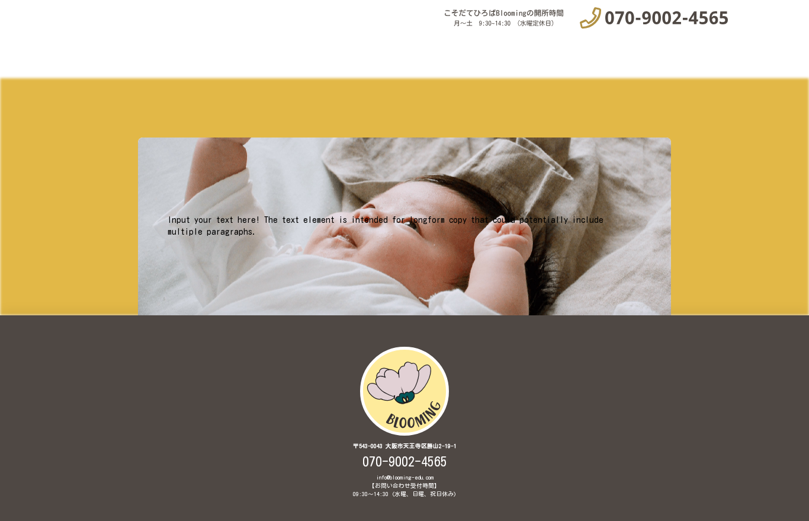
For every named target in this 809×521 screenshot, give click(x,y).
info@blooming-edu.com (405, 477)
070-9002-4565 (404, 461)
